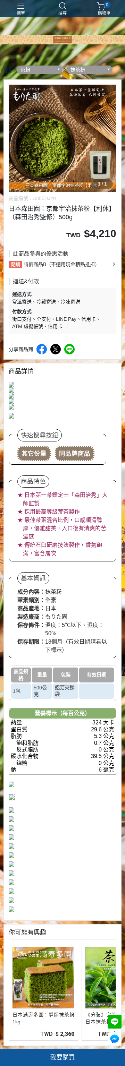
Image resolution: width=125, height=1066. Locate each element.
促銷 (15, 264)
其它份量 (34, 453)
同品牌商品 (74, 453)
